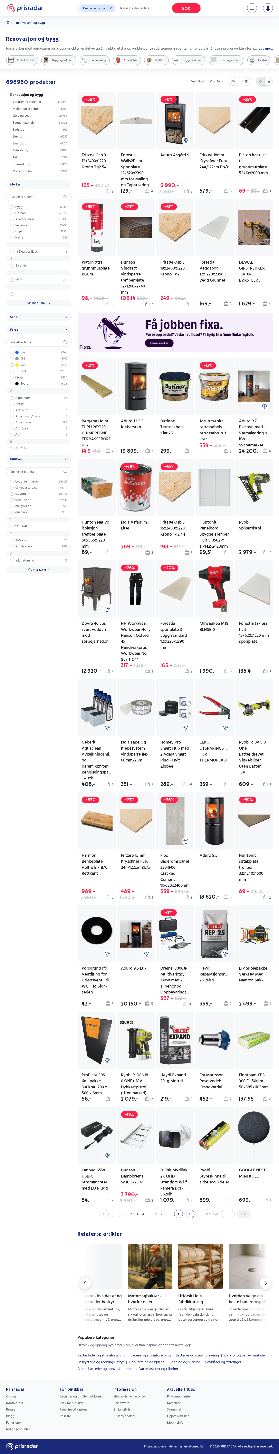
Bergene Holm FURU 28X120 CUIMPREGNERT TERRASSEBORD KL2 (97, 433)
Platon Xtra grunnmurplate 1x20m (96, 268)
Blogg (10, 1416)
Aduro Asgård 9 (174, 155)
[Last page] (190, 1214)
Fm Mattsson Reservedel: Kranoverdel (212, 1081)
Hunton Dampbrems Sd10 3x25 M (132, 1176)
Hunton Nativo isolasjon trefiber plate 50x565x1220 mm (95, 534)
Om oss (11, 1396)
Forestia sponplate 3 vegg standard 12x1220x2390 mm (173, 635)
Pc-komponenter (179, 1396)
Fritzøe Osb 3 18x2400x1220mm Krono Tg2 (176, 268)
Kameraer (173, 1403)
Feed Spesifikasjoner (74, 1409)
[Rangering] (186, 141)
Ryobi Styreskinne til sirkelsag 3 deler (214, 1176)
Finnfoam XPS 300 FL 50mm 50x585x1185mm (254, 1081)
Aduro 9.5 (209, 855)
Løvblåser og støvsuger (223, 1362)
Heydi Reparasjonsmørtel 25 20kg (217, 974)
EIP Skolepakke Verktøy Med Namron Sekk (253, 974)
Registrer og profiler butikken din (83, 1396)
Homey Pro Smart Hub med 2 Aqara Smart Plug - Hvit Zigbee (174, 754)
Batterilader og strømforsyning (102, 1355)
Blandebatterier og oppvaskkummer (106, 1369)
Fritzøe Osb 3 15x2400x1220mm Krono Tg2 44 (176, 528)
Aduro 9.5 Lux (133, 968)
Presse (10, 1409)
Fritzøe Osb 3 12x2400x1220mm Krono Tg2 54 (97, 161)
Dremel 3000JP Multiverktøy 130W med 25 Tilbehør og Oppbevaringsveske (178, 980)
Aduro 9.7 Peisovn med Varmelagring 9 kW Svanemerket (253, 433)
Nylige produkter (18, 1429)
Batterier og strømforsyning (197, 1355)
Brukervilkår (122, 1409)
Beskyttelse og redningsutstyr (101, 1362)
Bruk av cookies (125, 1416)
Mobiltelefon (176, 1422)
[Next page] (178, 1214)
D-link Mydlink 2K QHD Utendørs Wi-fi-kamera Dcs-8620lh (174, 1182)
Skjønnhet (174, 1409)
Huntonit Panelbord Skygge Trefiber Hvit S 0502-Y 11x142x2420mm (214, 534)
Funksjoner (14, 1422)
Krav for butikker (71, 1403)
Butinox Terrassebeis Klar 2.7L (171, 427)
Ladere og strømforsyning (151, 1355)
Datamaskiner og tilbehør (158, 1369)
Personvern (121, 1403)
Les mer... (266, 48)
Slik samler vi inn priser (130, 1396)
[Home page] (25, 8)
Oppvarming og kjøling (147, 1362)
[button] (254, 956)
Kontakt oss (14, 1403)
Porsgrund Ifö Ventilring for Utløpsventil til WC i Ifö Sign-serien (95, 980)
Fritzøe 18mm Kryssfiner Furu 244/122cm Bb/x (214, 161)
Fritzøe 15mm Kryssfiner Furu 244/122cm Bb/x (135, 861)
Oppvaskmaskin (178, 1416)
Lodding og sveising (185, 1362)
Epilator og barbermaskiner (245, 1355)
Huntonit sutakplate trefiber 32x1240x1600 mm (251, 867)
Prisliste (65, 1416)
